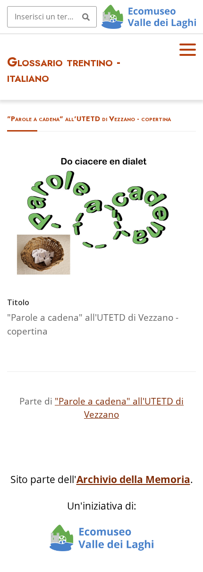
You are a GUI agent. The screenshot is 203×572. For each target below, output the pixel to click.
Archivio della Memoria (133, 479)
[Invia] (86, 16)
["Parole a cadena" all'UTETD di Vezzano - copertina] (101, 275)
